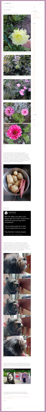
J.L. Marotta (7, 3)
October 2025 (34, 29)
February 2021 (34, 84)
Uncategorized (34, 116)
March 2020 (34, 100)
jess (10, 209)
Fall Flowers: (7, 9)
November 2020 (34, 88)
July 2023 (34, 48)
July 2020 (34, 94)
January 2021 (34, 85)
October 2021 (34, 72)
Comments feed (34, 124)
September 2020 (34, 91)
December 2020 (34, 87)
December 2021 (34, 69)
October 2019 (34, 106)
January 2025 (34, 36)
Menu (41, 3)
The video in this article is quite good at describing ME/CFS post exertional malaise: (15, 393)
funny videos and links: (35, 15)
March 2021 (34, 82)
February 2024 (34, 42)
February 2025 (34, 35)
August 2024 (34, 39)
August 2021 (34, 75)
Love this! (6, 208)
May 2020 (34, 97)
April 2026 (34, 26)
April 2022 (34, 63)
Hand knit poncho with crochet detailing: (37, 12)
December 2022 (34, 51)
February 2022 (34, 66)
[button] (30, 133)
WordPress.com (10, 408)
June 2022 (34, 60)
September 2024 (34, 38)
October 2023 (34, 45)
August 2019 (34, 109)
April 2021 (34, 81)
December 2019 (34, 103)
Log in (33, 121)
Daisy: (33, 19)
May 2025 (34, 32)
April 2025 (34, 33)
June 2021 (34, 78)
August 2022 (34, 57)
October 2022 (34, 54)
